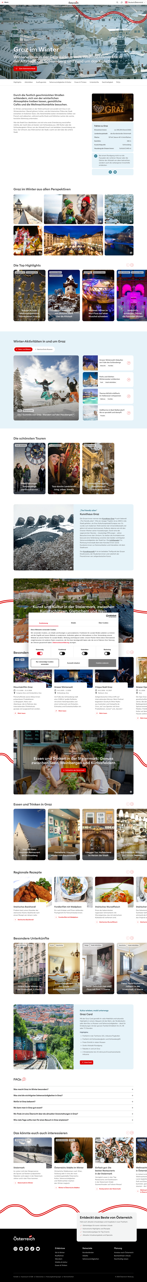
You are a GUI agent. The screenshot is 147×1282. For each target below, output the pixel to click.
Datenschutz (40, 1277)
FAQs (118, 82)
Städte (85, 1256)
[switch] (62, 653)
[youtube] (38, 1249)
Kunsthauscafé (89, 551)
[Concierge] (122, 2)
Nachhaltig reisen (121, 1259)
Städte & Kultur (61, 1262)
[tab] (23, 349)
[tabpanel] (74, 387)
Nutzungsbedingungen (53, 1277)
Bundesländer (88, 1252)
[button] (135, 2)
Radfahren (59, 1256)
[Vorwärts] (132, 265)
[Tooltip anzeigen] (144, 76)
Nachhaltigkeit (107, 82)
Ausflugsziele (41, 82)
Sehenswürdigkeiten (90, 1259)
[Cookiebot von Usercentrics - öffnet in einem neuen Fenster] (107, 616)
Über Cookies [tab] (103, 623)
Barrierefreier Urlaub (122, 1256)
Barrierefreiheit (69, 1277)
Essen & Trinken (80, 82)
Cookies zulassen (102, 663)
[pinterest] (27, 1249)
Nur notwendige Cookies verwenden (45, 663)
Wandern (58, 1259)
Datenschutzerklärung (61, 642)
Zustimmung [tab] (43, 623)
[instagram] (110, 172)
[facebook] (115, 172)
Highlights (17, 82)
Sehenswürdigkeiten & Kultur (60, 82)
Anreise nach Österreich (124, 1252)
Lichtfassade (114, 540)
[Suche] (117, 2)
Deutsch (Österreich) (135, 2)
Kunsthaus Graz (108, 518)
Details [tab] (73, 623)
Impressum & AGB (27, 1277)
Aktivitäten (29, 82)
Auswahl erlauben (73, 663)
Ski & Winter (60, 1252)
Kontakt (16, 1277)
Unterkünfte (94, 82)
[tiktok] (32, 1249)
